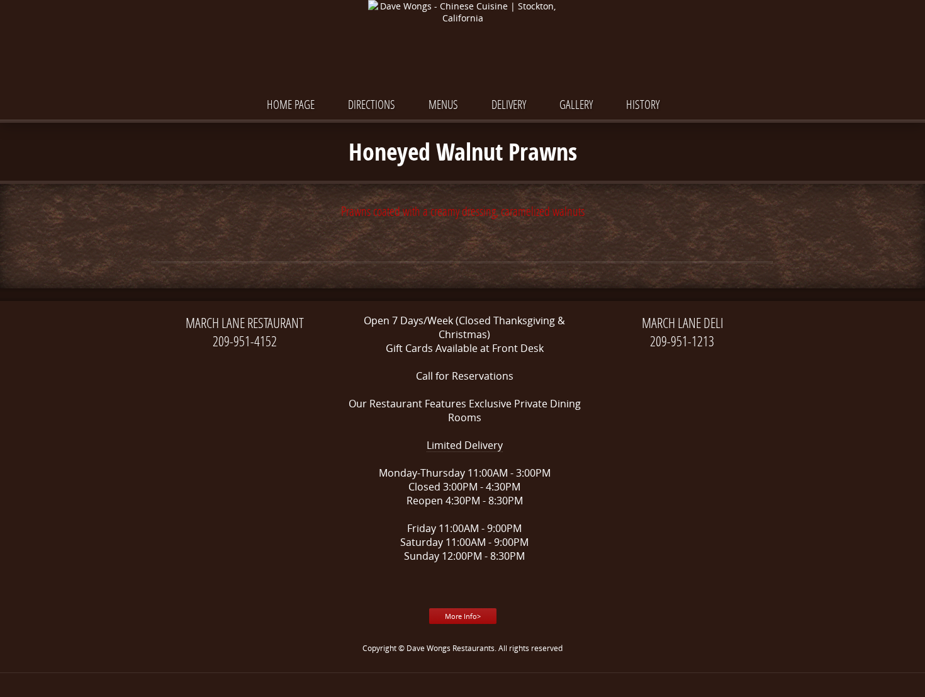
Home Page (291, 104)
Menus (443, 104)
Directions (371, 104)
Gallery (576, 104)
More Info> (463, 616)
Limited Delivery (465, 445)
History (642, 104)
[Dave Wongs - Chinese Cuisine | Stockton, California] (462, 12)
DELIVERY (508, 104)
